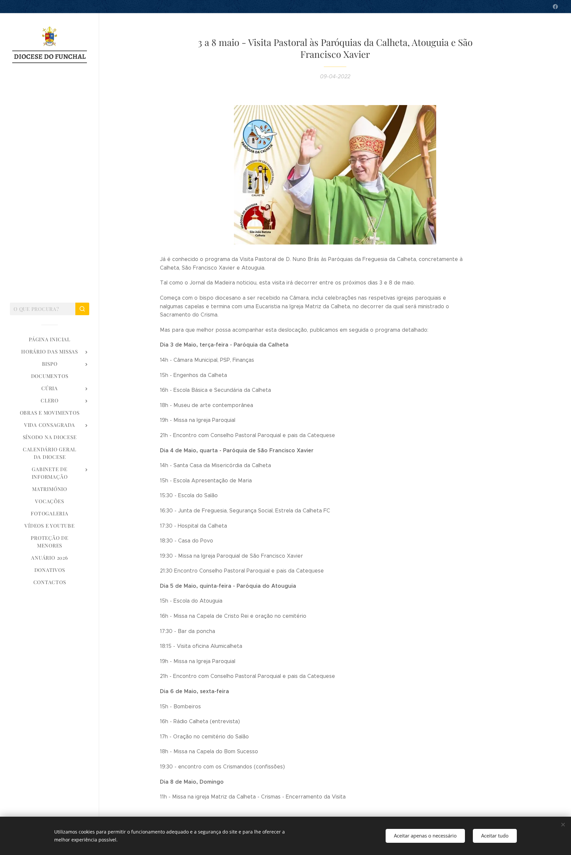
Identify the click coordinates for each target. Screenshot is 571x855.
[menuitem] (49, 339)
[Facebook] (555, 6)
